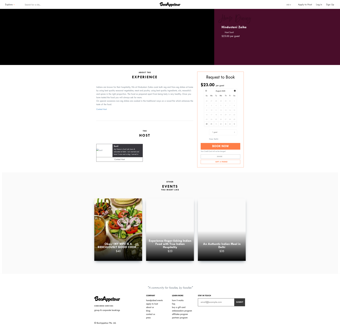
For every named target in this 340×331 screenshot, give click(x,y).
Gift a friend (221, 162)
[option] (107, 37)
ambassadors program (182, 311)
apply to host (152, 304)
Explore (9, 5)
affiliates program (180, 314)
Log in (319, 5)
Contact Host (101, 109)
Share (220, 156)
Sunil (116, 146)
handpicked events (154, 301)
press (148, 318)
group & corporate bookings (107, 310)
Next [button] (208, 34)
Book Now (220, 146)
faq (173, 304)
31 (211, 124)
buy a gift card (178, 307)
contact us (150, 314)
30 (206, 124)
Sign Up (330, 5)
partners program (180, 318)
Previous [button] (6, 34)
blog (148, 311)
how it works (178, 301)
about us (150, 307)
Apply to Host (304, 5)
